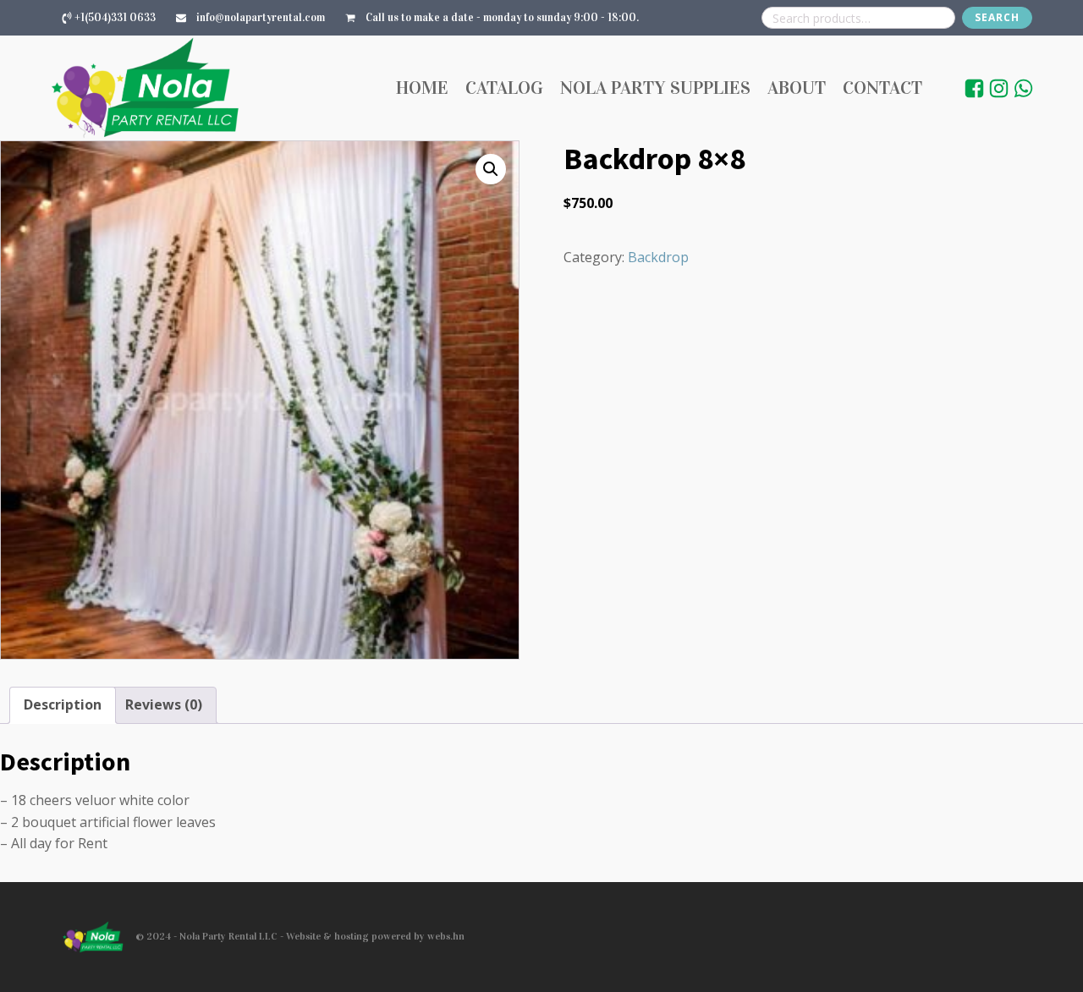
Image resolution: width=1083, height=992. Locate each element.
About (796, 87)
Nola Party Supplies (655, 87)
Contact (882, 87)
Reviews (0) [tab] (163, 704)
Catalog (504, 87)
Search (997, 17)
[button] (491, 169)
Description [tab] (63, 704)
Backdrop (658, 257)
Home (422, 87)
